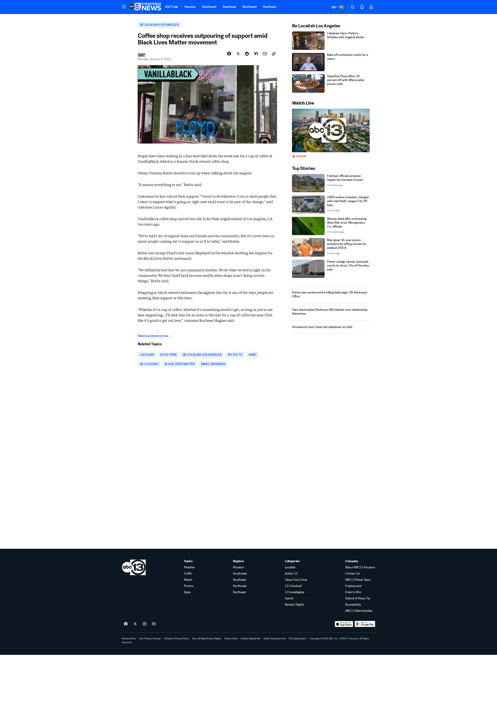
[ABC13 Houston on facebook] (126, 624)
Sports (289, 598)
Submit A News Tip (357, 598)
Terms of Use (231, 638)
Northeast (269, 7)
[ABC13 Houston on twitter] (135, 624)
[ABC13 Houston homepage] (145, 7)
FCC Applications (298, 638)
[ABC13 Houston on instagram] (144, 624)
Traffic (188, 573)
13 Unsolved (293, 586)
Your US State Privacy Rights (206, 638)
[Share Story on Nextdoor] (256, 53)
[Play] (331, 130)
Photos (188, 586)
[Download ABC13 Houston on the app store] (344, 624)
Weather (189, 567)
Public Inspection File (275, 638)
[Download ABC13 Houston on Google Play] (365, 624)
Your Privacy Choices (150, 638)
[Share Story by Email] (265, 53)
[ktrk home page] (134, 567)
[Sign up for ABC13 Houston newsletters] (154, 624)
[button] (124, 6)
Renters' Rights (294, 604)
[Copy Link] (273, 53)
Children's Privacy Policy (176, 638)
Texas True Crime (296, 579)
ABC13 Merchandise (358, 610)
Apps (187, 592)
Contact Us (352, 573)
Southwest (209, 7)
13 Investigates (294, 592)
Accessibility (353, 604)
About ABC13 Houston (360, 567)
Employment (353, 586)
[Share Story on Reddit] (247, 53)
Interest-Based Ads (251, 638)
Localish (290, 567)
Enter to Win (353, 592)
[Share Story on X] (238, 53)
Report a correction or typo (153, 336)
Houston (190, 7)
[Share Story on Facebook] (229, 53)
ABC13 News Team (357, 579)
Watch (188, 579)
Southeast (229, 7)
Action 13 (291, 573)
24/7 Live (171, 7)
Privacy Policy (129, 638)
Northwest (249, 7)
